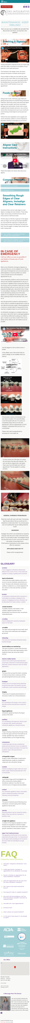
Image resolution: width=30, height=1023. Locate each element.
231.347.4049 (26, 4)
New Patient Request (6, 6)
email (24, 7)
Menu (5, 2)
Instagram (28, 7)
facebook (26, 7)
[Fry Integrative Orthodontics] (15, 10)
